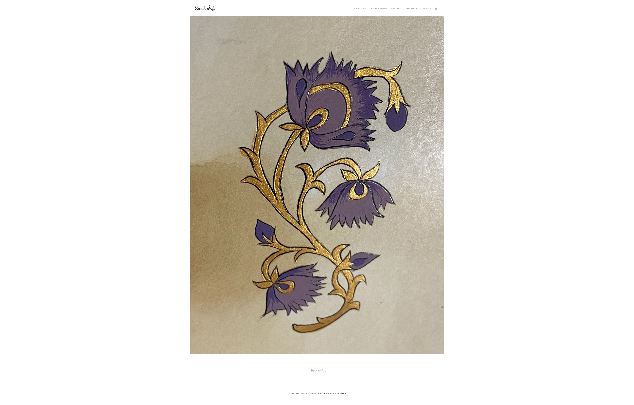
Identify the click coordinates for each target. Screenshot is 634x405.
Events (427, 8)
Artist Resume (378, 8)
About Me (360, 8)
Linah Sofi (205, 8)
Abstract (397, 8)
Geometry (412, 8)
